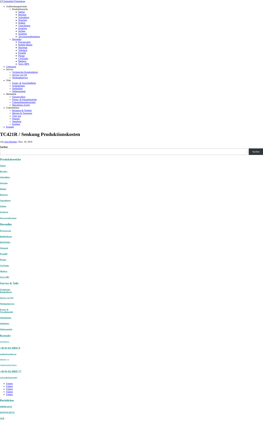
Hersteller (16, 39)
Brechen (22, 14)
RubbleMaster (6, 236)
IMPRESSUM (6, 407)
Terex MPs (4, 277)
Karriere (16, 124)
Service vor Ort (19, 75)
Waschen (22, 20)
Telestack (22, 50)
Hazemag (22, 47)
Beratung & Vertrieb (22, 110)
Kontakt (10, 127)
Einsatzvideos (18, 96)
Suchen (4, 147)
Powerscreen (24, 42)
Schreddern (23, 17)
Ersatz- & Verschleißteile (24, 83)
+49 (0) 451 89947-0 (10, 348)
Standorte (16, 121)
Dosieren (22, 28)
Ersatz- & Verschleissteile (6, 310)
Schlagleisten (18, 86)
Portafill (22, 53)
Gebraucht (11, 66)
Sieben (21, 12)
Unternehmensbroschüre (24, 102)
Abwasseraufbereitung (29, 36)
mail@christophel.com (8, 354)
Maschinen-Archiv (21, 105)
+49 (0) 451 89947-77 (10, 371)
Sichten (21, 31)
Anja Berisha (10, 141)
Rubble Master (25, 44)
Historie (16, 118)
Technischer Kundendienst (25, 72)
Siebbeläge (17, 88)
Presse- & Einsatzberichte (24, 99)
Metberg (22, 61)
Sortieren (22, 34)
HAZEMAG (5, 242)
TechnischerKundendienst (6, 290)
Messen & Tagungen (22, 113)
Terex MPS (23, 64)
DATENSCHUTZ (7, 412)
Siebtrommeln (19, 91)
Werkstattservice (20, 77)
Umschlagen (24, 25)
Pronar (21, 55)
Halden (21, 23)
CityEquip (23, 58)
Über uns (16, 116)
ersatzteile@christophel (8, 377)
